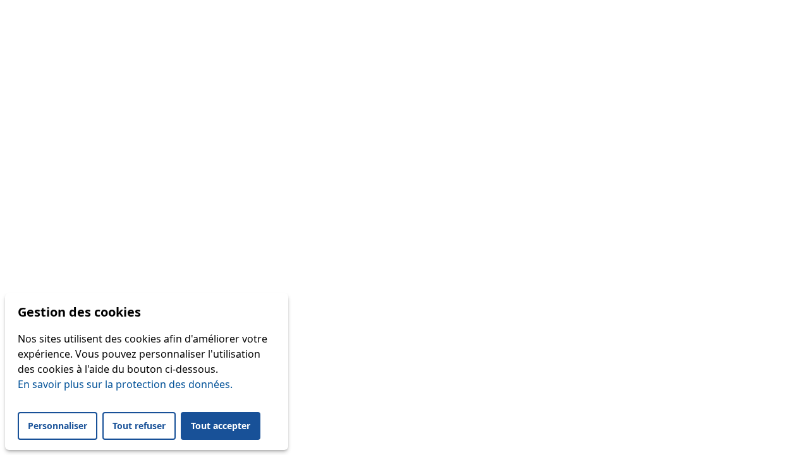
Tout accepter (220, 426)
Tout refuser (139, 426)
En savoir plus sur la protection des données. (125, 384)
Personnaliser (57, 426)
